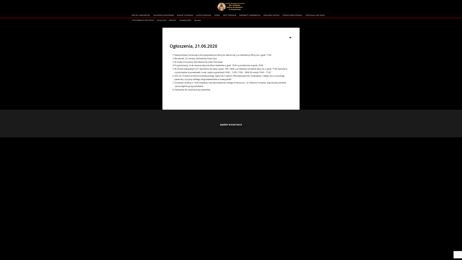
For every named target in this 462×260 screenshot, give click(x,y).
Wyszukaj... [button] (198, 20)
